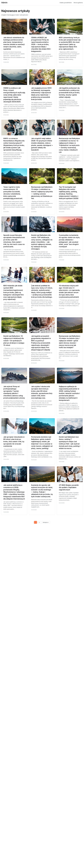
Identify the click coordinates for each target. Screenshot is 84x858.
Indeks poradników (66, 2)
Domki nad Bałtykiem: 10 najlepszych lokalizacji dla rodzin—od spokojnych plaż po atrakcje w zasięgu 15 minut (13, 340)
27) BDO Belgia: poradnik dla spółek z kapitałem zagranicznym (69, 487)
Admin (4, 2)
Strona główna (78, 2)
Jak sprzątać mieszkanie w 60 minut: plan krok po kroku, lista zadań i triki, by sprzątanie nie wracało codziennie (14, 441)
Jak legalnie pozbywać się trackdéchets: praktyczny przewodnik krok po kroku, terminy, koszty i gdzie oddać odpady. (69, 92)
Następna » (46, 522)
